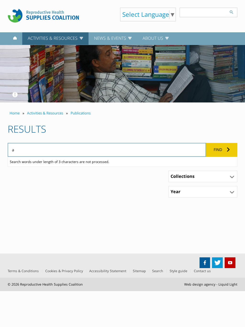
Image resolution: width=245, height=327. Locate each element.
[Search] (231, 11)
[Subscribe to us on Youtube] (230, 262)
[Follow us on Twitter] (217, 262)
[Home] (15, 39)
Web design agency (199, 284)
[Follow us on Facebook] (205, 262)
